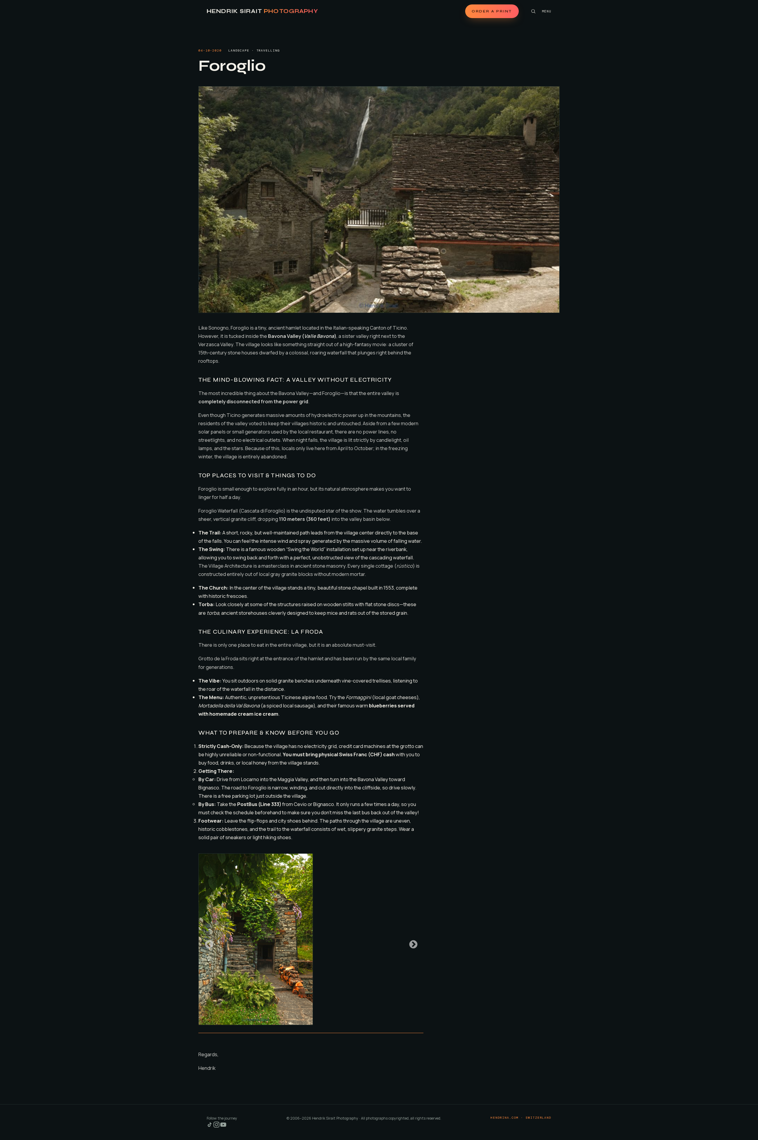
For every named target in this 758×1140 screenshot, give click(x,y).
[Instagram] (216, 1126)
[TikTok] (210, 1126)
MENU (546, 11)
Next (412, 943)
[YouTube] (223, 1126)
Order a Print (492, 11)
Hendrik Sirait (262, 11)
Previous (207, 943)
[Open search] (533, 11)
